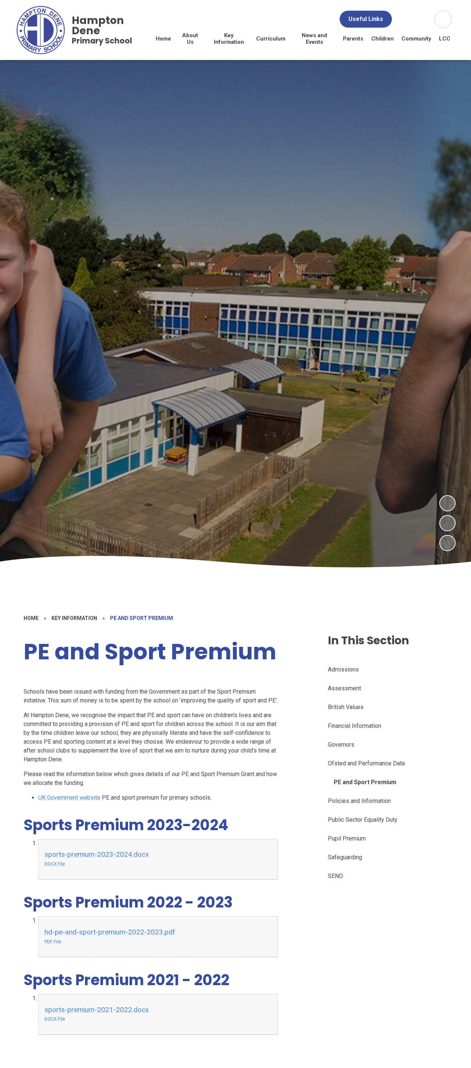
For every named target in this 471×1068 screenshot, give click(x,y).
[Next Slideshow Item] (447, 503)
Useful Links (365, 18)
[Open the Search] (443, 19)
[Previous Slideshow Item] (447, 523)
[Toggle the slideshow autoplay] (447, 543)
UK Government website (69, 797)
